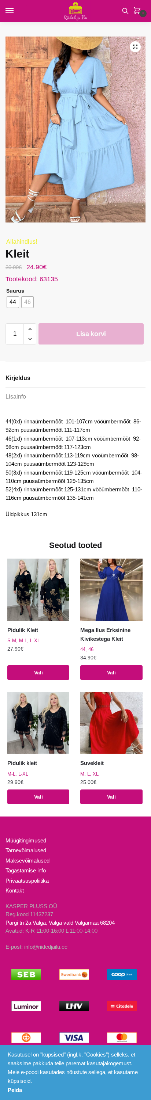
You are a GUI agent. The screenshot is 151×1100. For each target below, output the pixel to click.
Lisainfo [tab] (15, 396)
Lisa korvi (91, 334)
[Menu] (16, 10)
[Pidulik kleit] (38, 723)
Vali (38, 672)
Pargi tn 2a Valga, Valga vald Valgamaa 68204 (60, 923)
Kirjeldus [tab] (17, 378)
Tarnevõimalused (25, 850)
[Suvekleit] (111, 723)
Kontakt (14, 890)
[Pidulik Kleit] (38, 589)
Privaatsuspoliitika (27, 881)
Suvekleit (92, 763)
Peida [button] (15, 1090)
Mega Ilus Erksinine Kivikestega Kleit (105, 634)
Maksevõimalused (27, 860)
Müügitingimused (25, 840)
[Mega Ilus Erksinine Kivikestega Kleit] (111, 589)
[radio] (13, 302)
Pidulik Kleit (22, 630)
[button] (135, 46)
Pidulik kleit (22, 763)
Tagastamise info (25, 870)
